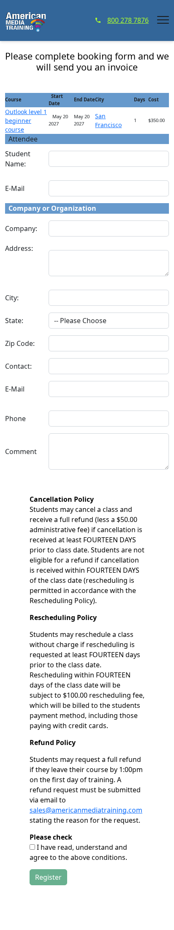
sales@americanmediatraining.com (86, 810)
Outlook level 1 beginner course (26, 120)
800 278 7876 (128, 20)
